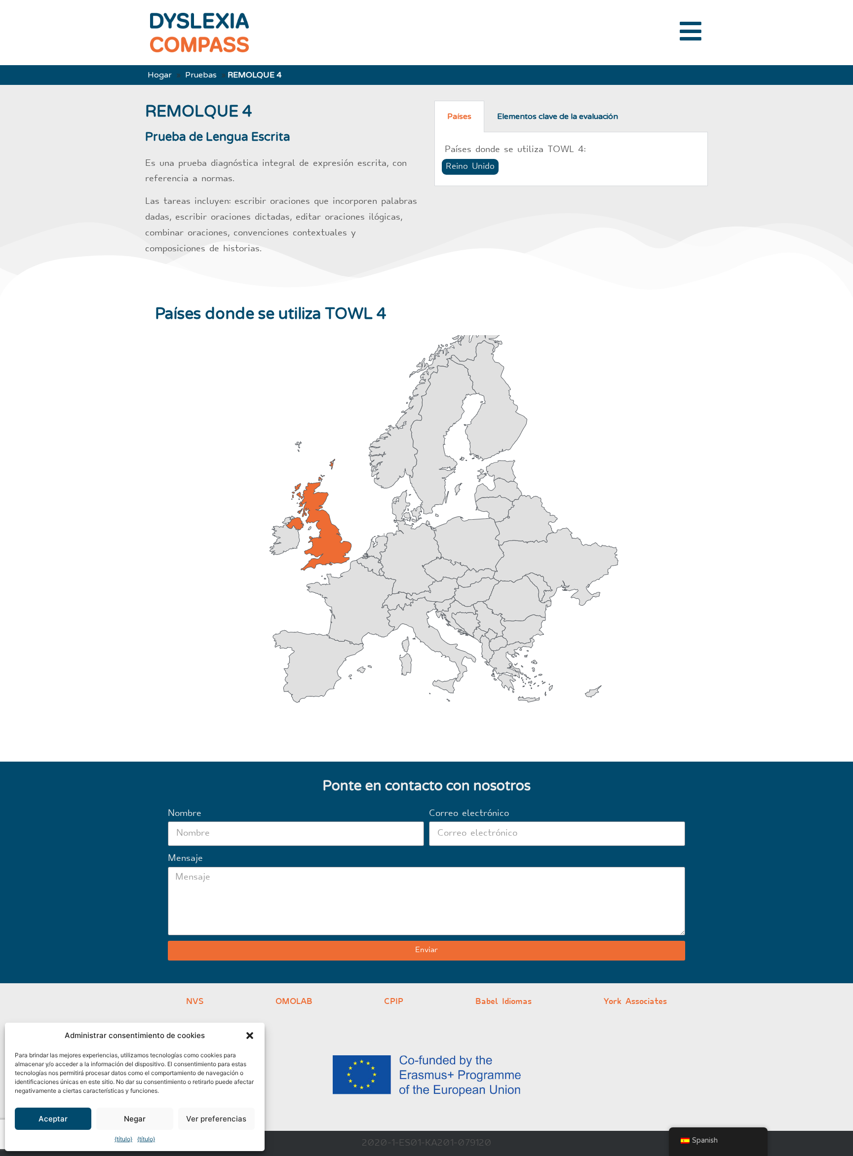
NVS (194, 1002)
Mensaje (185, 858)
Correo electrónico (469, 813)
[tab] (459, 116)
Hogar (160, 75)
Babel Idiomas (503, 1002)
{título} (123, 1139)
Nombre (184, 813)
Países (459, 116)
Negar (135, 1118)
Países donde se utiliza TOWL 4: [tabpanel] (515, 158)
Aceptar (53, 1118)
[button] (250, 1035)
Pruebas (201, 75)
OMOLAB (293, 1002)
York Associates (635, 1002)
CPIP (393, 1002)
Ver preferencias (216, 1118)
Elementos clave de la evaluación (557, 116)
